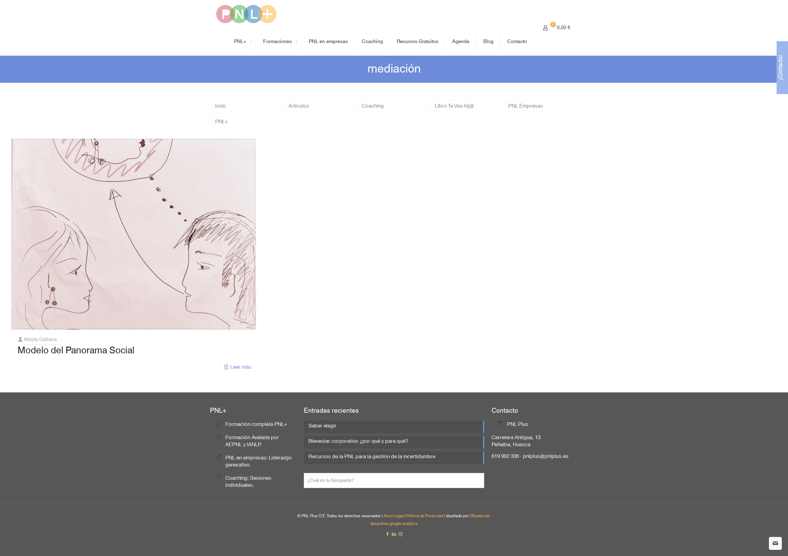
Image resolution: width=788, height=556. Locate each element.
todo (220, 106)
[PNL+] (246, 14)
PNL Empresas (525, 106)
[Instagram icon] (400, 534)
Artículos (298, 106)
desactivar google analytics (394, 523)
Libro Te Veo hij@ (454, 106)
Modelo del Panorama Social (76, 350)
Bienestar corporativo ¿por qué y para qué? (358, 442)
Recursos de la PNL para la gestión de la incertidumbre (371, 457)
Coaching (373, 106)
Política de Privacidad (424, 516)
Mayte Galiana (40, 339)
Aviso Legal (394, 516)
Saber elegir (322, 426)
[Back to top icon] (758, 543)
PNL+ (221, 121)
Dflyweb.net (479, 516)
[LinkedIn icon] (394, 534)
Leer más (240, 367)
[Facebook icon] (387, 534)
